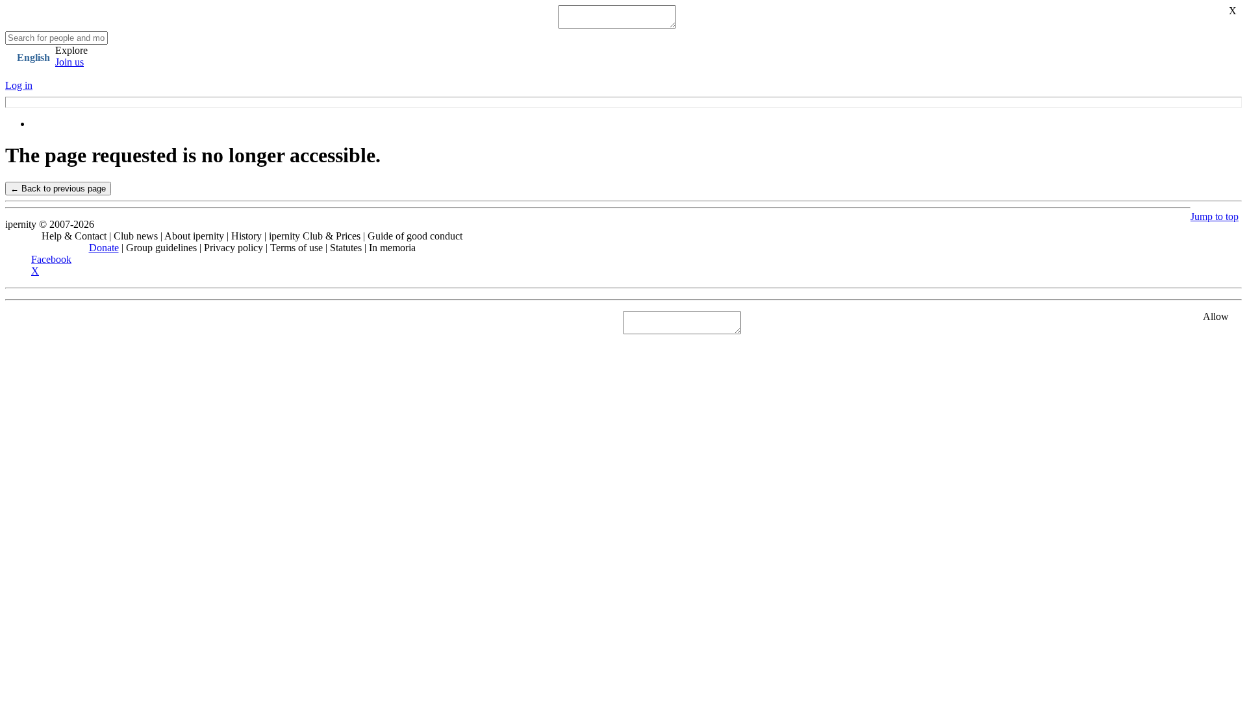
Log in (18, 85)
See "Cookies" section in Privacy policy (88, 322)
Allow (1216, 316)
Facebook (51, 259)
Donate (104, 247)
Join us (69, 62)
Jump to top (1214, 216)
